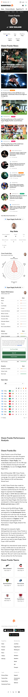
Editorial (16, 682)
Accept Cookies (14, 356)
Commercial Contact (17, 678)
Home (2, 644)
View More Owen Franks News (8, 215)
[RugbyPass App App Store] (8, 630)
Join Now (16, 644)
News (2, 9)
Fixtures (3, 646)
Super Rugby (14, 460)
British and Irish (6, 504)
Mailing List (16, 649)
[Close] (25, 338)
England (16, 518)
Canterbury (11, 487)
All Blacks (6, 467)
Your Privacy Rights (14, 349)
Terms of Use (4, 678)
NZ (14, 664)
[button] (26, 9)
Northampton (17, 512)
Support (16, 675)
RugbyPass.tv (17, 646)
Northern (16, 655)
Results (3, 649)
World (15, 661)
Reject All (14, 353)
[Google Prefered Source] (14, 635)
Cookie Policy (4, 681)
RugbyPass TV (20, 9)
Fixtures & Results (10, 9)
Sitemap (3, 658)
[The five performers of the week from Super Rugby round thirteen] (14, 111)
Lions (13, 504)
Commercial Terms (5, 684)
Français (16, 667)
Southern (16, 658)
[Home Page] (7, 5)
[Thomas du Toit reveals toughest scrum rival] (14, 61)
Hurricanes (4, 460)
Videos (3, 655)
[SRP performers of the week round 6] (14, 136)
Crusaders (19, 492)
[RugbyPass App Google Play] (20, 630)
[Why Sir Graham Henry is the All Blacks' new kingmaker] (14, 86)
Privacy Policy (4, 675)
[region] (14, 348)
